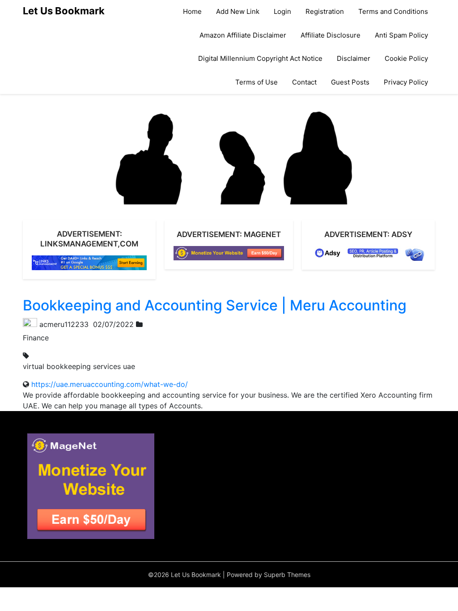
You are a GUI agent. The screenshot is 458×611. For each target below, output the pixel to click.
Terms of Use (256, 82)
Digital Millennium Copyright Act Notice (260, 58)
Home (192, 11)
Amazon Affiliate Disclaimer (242, 35)
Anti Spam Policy (401, 35)
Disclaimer (353, 58)
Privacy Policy (406, 82)
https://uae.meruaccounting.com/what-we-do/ (109, 384)
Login (282, 11)
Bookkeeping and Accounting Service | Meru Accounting (215, 305)
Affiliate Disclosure (330, 35)
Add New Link (237, 11)
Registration (324, 11)
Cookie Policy (406, 58)
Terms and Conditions (393, 11)
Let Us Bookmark (64, 11)
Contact (304, 82)
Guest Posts (350, 82)
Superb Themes (287, 574)
